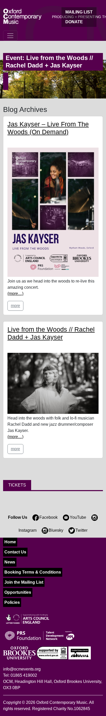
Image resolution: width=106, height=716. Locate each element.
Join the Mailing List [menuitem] (23, 582)
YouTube (78, 517)
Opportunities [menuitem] (17, 592)
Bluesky (56, 530)
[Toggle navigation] (10, 36)
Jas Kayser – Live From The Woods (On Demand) (48, 127)
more (15, 305)
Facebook (48, 517)
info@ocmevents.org (22, 669)
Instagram (28, 530)
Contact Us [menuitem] (15, 552)
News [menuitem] (9, 562)
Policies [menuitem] (12, 602)
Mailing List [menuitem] (79, 12)
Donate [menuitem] (74, 22)
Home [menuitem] (10, 542)
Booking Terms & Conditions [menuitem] (32, 572)
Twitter (81, 530)
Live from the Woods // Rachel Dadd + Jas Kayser (51, 333)
